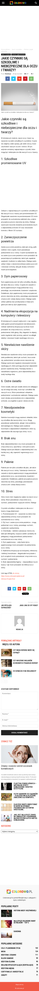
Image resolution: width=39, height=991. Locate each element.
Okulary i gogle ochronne (18, 54)
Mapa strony (19, 984)
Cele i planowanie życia (10, 948)
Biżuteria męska (7, 968)
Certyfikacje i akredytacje (12, 972)
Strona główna (5, 49)
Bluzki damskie (7, 958)
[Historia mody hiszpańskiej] (6, 913)
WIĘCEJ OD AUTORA (11, 644)
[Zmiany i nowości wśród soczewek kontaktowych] (19, 754)
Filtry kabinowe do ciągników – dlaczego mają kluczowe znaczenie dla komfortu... (26, 795)
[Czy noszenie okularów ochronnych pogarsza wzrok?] (6, 663)
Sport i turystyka (6, 54)
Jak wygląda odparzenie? (6, 606)
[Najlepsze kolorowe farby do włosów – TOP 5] (6, 924)
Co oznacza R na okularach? (24, 671)
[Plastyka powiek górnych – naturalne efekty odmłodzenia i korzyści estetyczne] (6, 786)
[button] (36, 3)
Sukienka (17, 931)
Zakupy (4, 975)
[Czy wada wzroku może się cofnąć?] (6, 652)
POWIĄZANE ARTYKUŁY (11, 640)
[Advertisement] (19, 26)
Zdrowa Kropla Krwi (8, 579)
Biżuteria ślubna (8, 962)
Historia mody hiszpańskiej (25, 910)
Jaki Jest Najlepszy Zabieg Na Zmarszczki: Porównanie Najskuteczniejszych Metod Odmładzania (25, 817)
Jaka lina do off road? (29, 605)
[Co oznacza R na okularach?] (6, 673)
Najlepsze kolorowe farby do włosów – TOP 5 (25, 922)
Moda (3, 951)
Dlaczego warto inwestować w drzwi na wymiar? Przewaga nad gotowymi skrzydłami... (25, 807)
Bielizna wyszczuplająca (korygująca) (17, 965)
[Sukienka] (6, 934)
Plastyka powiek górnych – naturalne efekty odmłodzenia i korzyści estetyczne (25, 786)
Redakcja (8, 74)
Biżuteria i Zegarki (8, 955)
